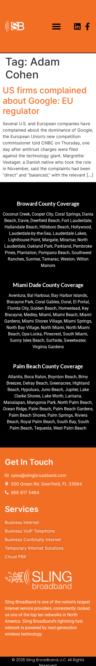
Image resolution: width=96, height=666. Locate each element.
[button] (57, 26)
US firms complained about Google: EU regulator (45, 100)
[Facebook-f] (87, 26)
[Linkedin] (77, 26)
